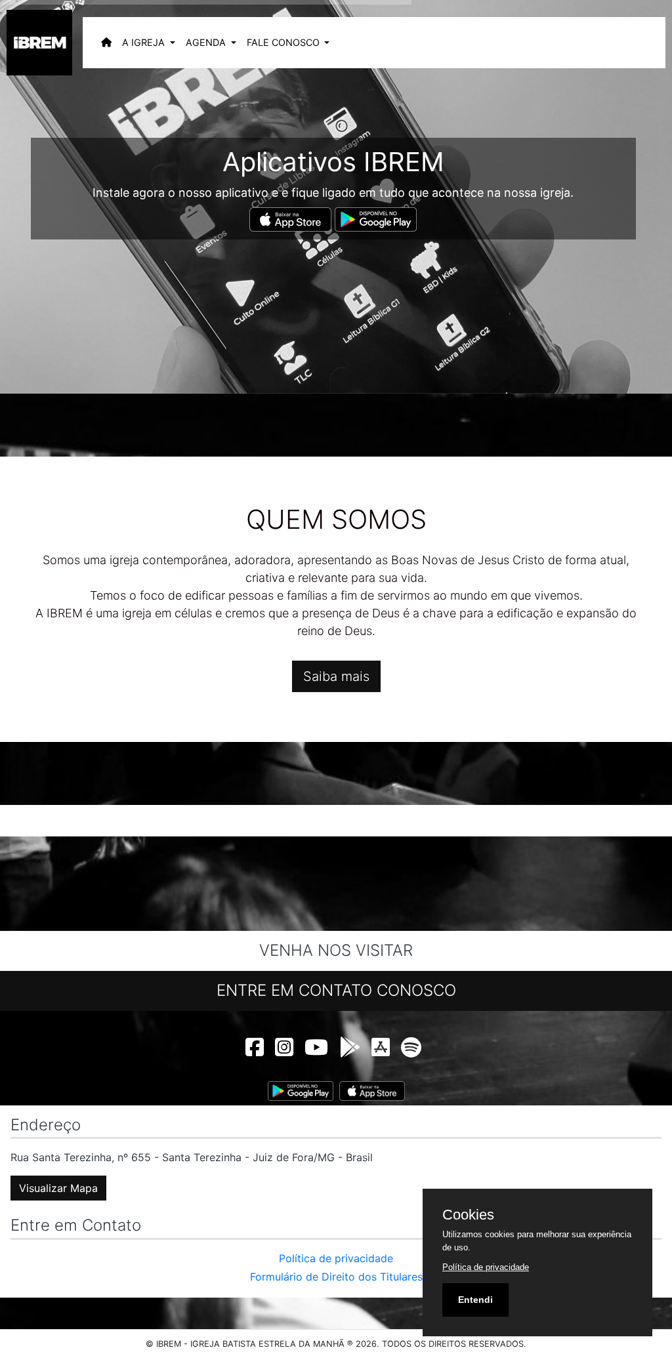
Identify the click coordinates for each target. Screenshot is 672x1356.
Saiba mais (336, 676)
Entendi (475, 1299)
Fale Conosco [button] (284, 42)
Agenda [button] (207, 42)
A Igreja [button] (144, 42)
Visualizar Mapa (58, 1188)
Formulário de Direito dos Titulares (336, 1276)
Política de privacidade (336, 1258)
